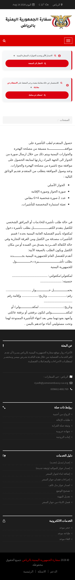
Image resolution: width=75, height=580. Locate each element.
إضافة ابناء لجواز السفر (58, 473)
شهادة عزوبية (63, 431)
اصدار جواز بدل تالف (59, 485)
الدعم (53, 571)
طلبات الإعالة (63, 420)
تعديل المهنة (63, 496)
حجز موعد (64, 527)
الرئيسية (28, 571)
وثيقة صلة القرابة (61, 425)
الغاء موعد (64, 539)
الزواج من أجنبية (61, 414)
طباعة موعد (64, 533)
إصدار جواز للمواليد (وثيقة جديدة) (53, 468)
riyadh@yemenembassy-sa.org (51, 383)
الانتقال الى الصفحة (35, 63)
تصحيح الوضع (63, 490)
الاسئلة (42, 571)
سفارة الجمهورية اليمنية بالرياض (41, 560)
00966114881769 (59, 389)
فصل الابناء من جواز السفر (56, 502)
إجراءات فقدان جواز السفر (56, 479)
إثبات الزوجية (63, 437)
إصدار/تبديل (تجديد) (60, 462)
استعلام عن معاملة (35, 95)
